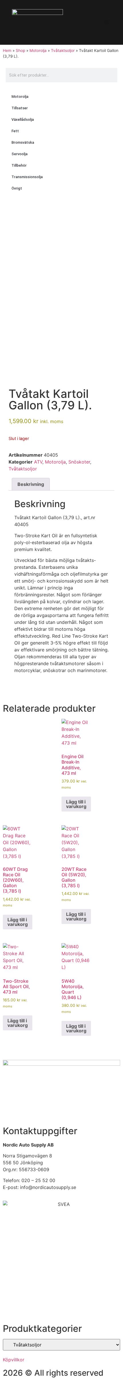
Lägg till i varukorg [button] (76, 804)
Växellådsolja (22, 119)
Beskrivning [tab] (30, 484)
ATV (38, 462)
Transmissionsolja (27, 177)
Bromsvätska (22, 142)
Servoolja (19, 154)
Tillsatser (19, 108)
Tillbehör (19, 165)
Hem (7, 50)
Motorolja (38, 50)
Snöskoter (79, 462)
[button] (106, 22)
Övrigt (16, 188)
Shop (20, 50)
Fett (15, 131)
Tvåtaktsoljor (63, 50)
